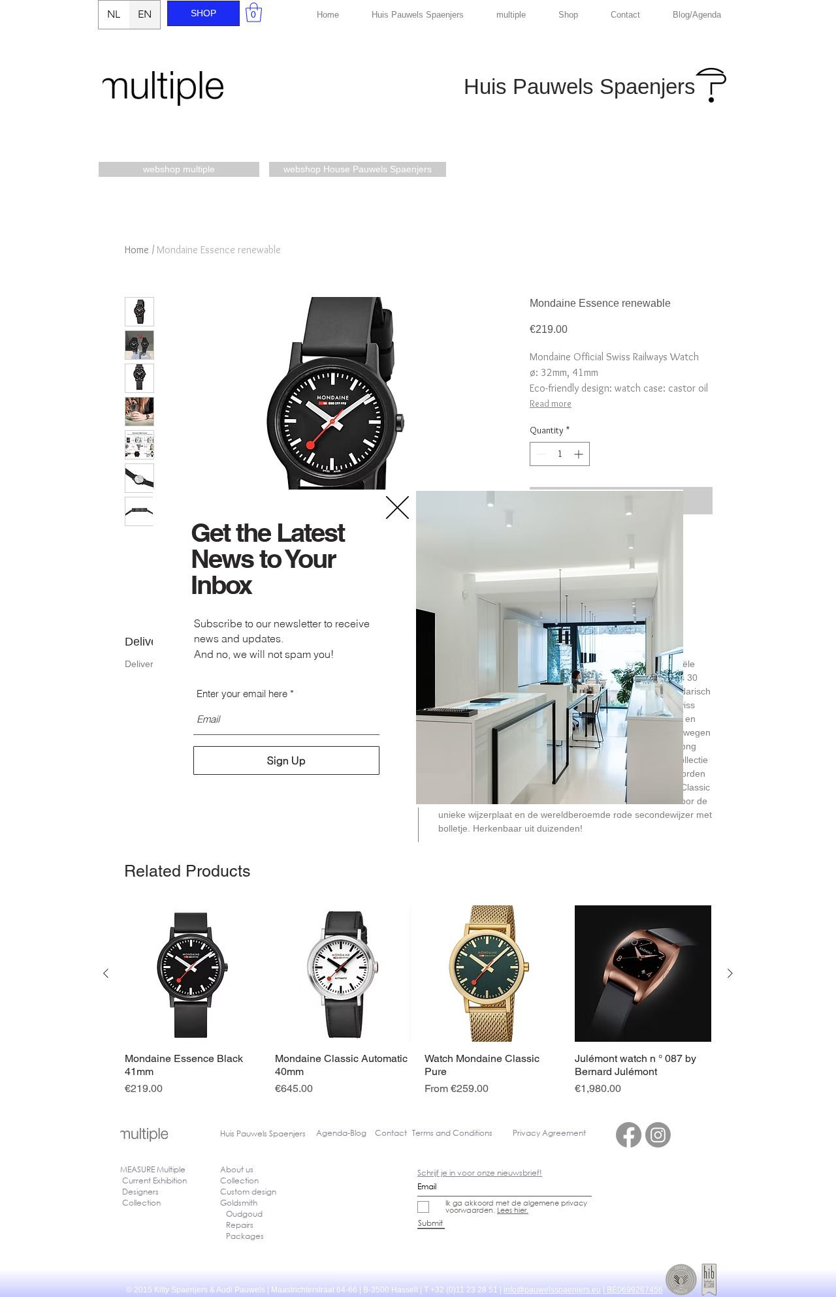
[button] (397, 507)
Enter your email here (242, 693)
